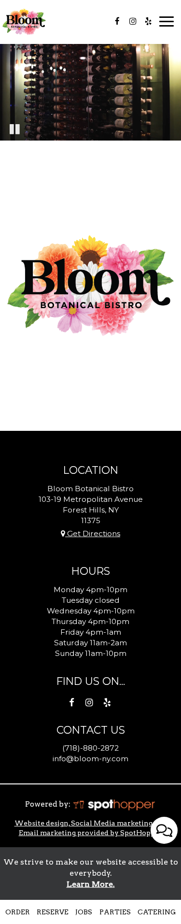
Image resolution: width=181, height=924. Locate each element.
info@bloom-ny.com (90, 758)
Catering (157, 912)
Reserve (53, 912)
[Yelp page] (148, 21)
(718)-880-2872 (90, 748)
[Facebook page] (117, 21)
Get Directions (92, 533)
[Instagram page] (132, 21)
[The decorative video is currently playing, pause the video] (14, 128)
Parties (115, 912)
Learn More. (91, 884)
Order (17, 912)
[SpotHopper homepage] (113, 804)
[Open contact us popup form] (164, 830)
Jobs (83, 912)
